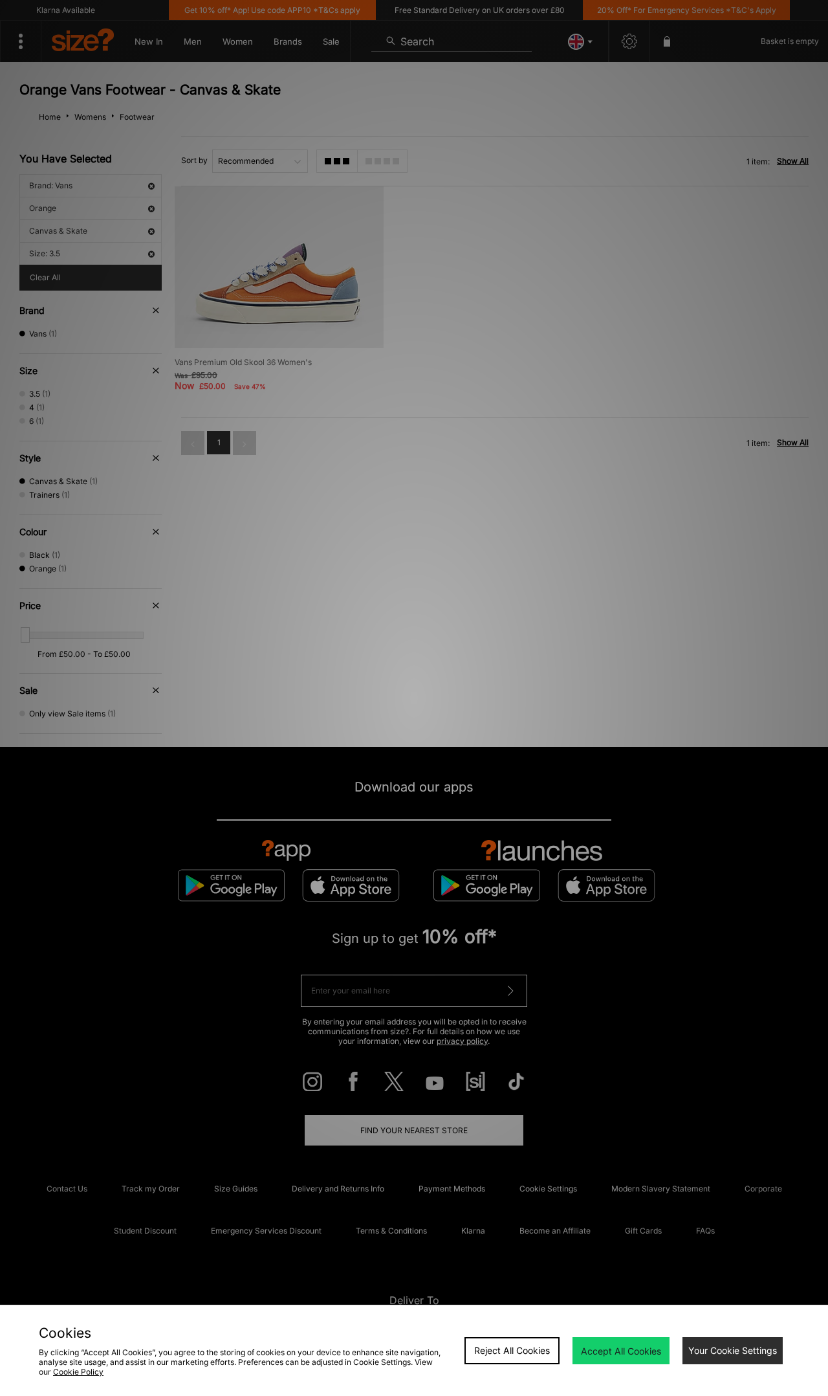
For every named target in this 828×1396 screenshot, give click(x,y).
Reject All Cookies (512, 1350)
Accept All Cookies (621, 1351)
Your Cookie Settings (732, 1350)
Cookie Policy (78, 1372)
